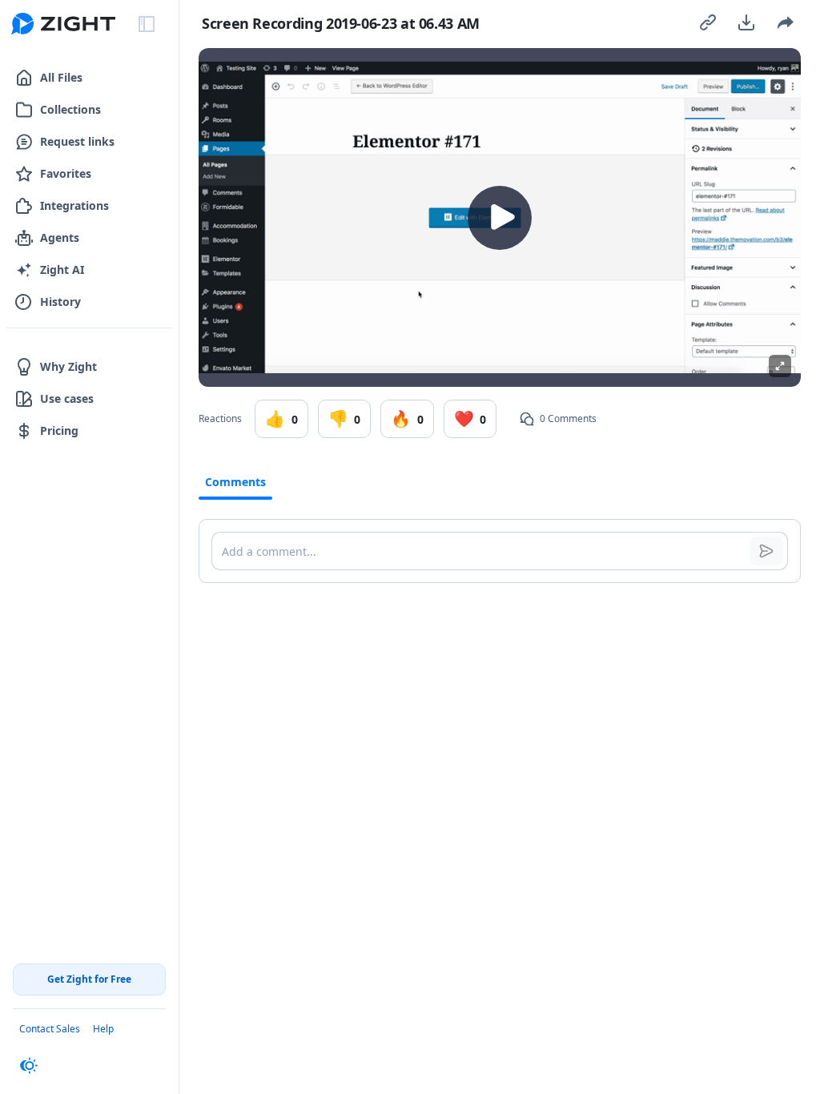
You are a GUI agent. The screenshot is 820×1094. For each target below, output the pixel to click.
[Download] (746, 22)
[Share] (785, 22)
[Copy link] (708, 22)
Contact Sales (49, 1029)
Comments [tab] (235, 481)
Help (103, 1029)
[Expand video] (780, 366)
